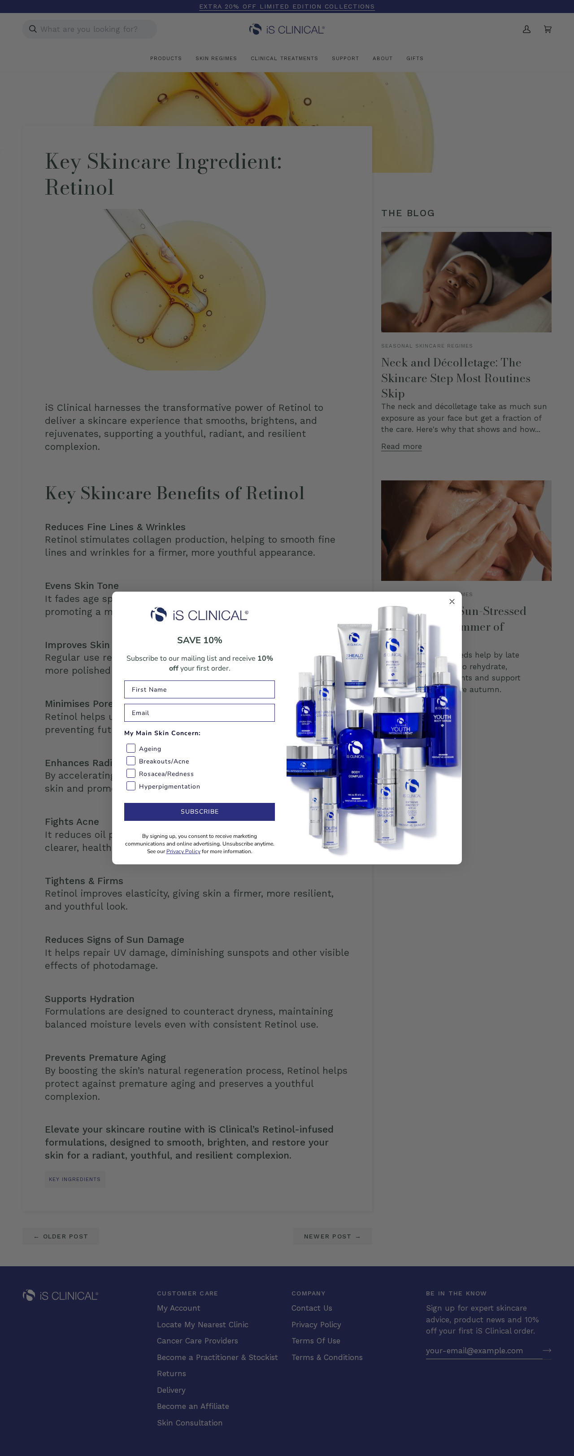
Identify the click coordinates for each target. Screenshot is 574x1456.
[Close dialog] (452, 601)
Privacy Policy (183, 851)
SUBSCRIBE (200, 811)
